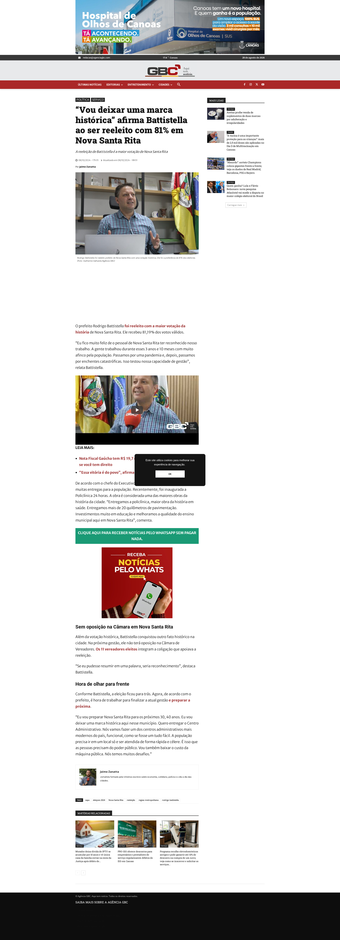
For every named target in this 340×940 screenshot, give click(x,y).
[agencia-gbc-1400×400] (170, 53)
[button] (179, 84)
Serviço (98, 99)
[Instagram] (251, 84)
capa (87, 800)
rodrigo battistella (170, 800)
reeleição (131, 800)
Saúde (230, 132)
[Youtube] (263, 84)
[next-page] (83, 873)
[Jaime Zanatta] (87, 777)
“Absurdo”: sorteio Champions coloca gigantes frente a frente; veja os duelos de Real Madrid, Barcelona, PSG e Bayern (244, 167)
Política (82, 99)
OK (170, 474)
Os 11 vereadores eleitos (116, 649)
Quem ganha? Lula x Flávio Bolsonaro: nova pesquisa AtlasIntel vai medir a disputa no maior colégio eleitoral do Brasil (245, 191)
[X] (257, 84)
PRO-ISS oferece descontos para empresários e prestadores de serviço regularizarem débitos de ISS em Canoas (135, 856)
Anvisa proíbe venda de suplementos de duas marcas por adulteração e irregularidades (243, 117)
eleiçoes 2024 (99, 800)
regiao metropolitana (148, 800)
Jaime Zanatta (87, 166)
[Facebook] (244, 84)
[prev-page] (77, 873)
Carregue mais (234, 204)
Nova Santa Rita (116, 800)
